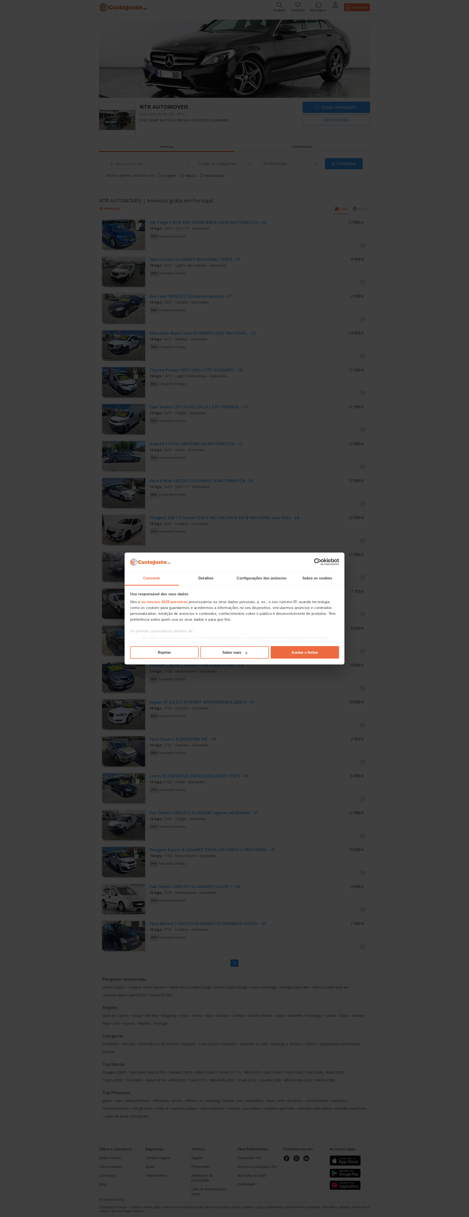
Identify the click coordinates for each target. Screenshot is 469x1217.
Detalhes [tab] (205, 578)
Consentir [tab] (151, 578)
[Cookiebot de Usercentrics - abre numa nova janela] (317, 562)
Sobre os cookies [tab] (317, 578)
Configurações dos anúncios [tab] (262, 578)
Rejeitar (164, 652)
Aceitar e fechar (304, 652)
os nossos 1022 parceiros (164, 602)
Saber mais (231, 652)
